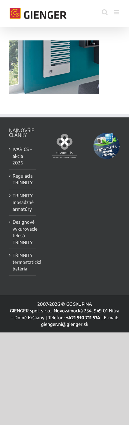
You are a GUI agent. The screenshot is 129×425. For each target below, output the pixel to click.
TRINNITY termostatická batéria (23, 261)
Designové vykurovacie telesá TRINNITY (23, 232)
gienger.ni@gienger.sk (64, 324)
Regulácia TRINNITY (23, 179)
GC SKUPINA (79, 304)
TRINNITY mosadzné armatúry (23, 202)
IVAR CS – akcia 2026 (22, 155)
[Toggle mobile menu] (117, 12)
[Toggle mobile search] (105, 12)
